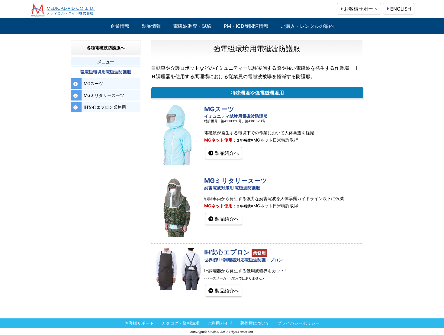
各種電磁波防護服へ (106, 47)
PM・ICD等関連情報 (246, 26)
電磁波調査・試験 (192, 26)
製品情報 (151, 26)
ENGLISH (400, 9)
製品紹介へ (226, 153)
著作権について (255, 323)
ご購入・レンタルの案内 (307, 26)
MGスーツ (93, 83)
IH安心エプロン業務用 (105, 107)
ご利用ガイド (220, 323)
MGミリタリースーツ (104, 95)
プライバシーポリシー (298, 323)
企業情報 (120, 26)
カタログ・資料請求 (181, 323)
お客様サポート (360, 9)
